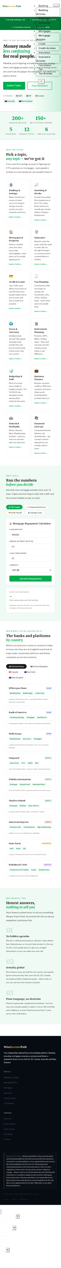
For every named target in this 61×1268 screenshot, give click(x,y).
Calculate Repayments (30, 578)
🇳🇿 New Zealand (16, 677)
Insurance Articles (43, 58)
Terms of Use (9, 1129)
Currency (13, 565)
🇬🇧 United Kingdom (39, 666)
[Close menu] (1, 1211)
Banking (43, 5)
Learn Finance (6, 1228)
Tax (41, 69)
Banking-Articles (42, 12)
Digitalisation (6, 1242)
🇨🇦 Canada (13, 672)
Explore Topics (14, 85)
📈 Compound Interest (36, 507)
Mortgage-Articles (43, 37)
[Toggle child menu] (17, 1216)
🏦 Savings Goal (35, 513)
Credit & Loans (10, 1098)
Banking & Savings (11, 1077)
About (3, 1251)
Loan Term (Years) (18, 553)
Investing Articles (43, 24)
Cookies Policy (6, 1261)
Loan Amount (16, 529)
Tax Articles (45, 73)
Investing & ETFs (10, 1082)
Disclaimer (8, 1134)
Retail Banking (6, 1239)
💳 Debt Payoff (15, 513)
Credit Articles (47, 48)
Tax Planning (9, 1103)
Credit (42, 43)
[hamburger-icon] (56, 5)
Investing (44, 18)
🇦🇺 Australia (29, 672)
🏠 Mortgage (14, 507)
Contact (7, 1139)
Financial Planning (8, 1217)
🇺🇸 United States (16, 666)
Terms (14, 1199)
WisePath (11, 6)
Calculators (45, 65)
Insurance (44, 52)
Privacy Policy (9, 1124)
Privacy (6, 1199)
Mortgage (8, 1088)
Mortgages (45, 31)
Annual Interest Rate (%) (21, 541)
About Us (7, 1118)
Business (4, 1246)
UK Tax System (6, 1224)
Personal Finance (7, 1235)
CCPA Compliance (8, 1264)
